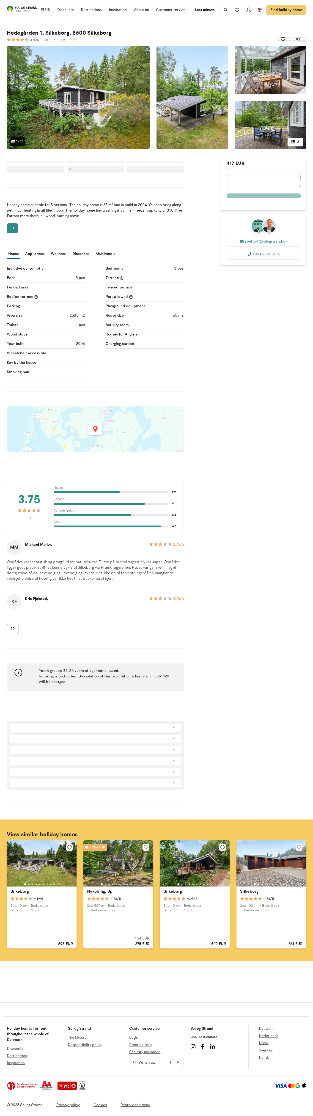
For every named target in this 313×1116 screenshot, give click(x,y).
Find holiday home (286, 9)
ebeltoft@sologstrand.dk (265, 241)
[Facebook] (202, 1046)
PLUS (45, 9)
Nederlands (268, 1035)
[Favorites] (237, 10)
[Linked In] (212, 1046)
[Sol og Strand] (22, 10)
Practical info (140, 1044)
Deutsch (266, 1028)
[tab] (25, 884)
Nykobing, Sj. (100, 891)
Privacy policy (68, 1105)
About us (141, 9)
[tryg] (68, 1088)
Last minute (205, 9)
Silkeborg (20, 891)
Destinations (91, 9)
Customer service (170, 9)
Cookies (100, 1105)
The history (77, 1037)
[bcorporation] (83, 1088)
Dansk (264, 1057)
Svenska (266, 1050)
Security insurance (144, 1051)
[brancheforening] (22, 1088)
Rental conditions (135, 1105)
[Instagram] (193, 1046)
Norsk (264, 1043)
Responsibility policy (85, 1044)
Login (133, 1037)
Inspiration (118, 9)
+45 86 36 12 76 (266, 254)
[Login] (248, 10)
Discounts (65, 9)
